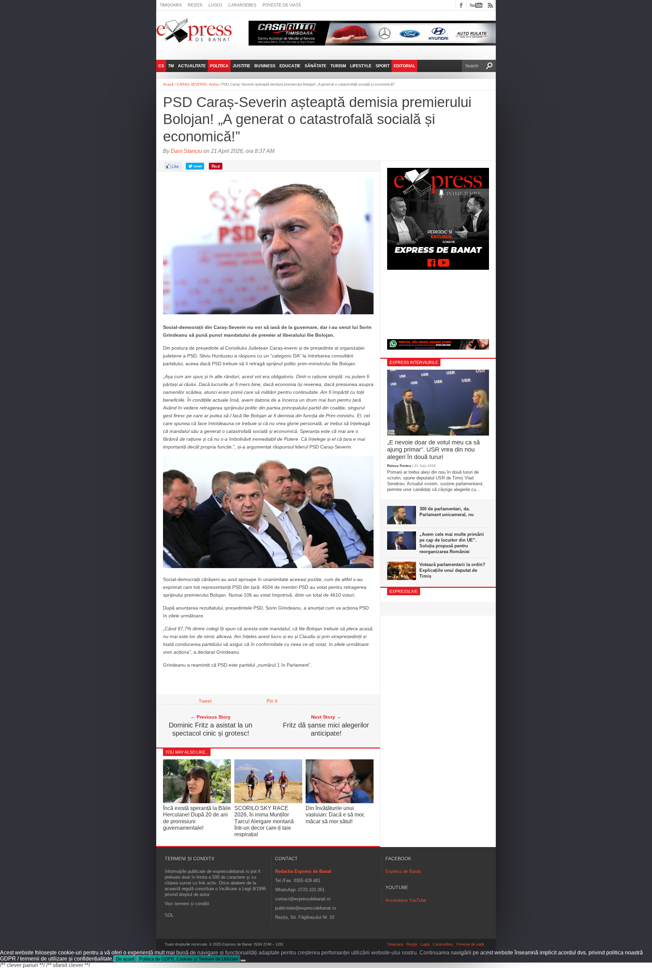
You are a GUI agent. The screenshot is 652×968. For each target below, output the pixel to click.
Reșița (195, 5)
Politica (219, 66)
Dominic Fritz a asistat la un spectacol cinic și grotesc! (210, 729)
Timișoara (171, 5)
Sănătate (315, 66)
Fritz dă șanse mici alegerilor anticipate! (326, 729)
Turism (338, 66)
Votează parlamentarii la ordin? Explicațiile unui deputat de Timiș (452, 570)
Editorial (404, 66)
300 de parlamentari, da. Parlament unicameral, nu (446, 511)
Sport (383, 66)
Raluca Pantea (399, 466)
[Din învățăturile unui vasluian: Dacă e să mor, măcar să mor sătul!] (340, 802)
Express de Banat (403, 871)
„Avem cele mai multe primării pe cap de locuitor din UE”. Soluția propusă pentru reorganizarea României (451, 543)
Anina (213, 84)
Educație (290, 66)
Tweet (205, 701)
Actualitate (192, 66)
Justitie (241, 66)
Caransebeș (242, 5)
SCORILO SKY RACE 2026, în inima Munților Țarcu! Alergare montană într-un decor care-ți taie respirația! (264, 821)
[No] (243, 961)
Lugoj (215, 5)
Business (264, 66)
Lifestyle (361, 66)
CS (161, 66)
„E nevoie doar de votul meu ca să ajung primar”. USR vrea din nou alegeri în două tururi (433, 449)
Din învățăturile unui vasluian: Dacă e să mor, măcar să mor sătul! (335, 814)
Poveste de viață (281, 5)
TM (171, 66)
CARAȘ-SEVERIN (191, 84)
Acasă (168, 84)
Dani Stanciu (186, 151)
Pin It (272, 701)
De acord (125, 959)
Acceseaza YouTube (405, 900)
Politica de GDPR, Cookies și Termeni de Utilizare (188, 959)
